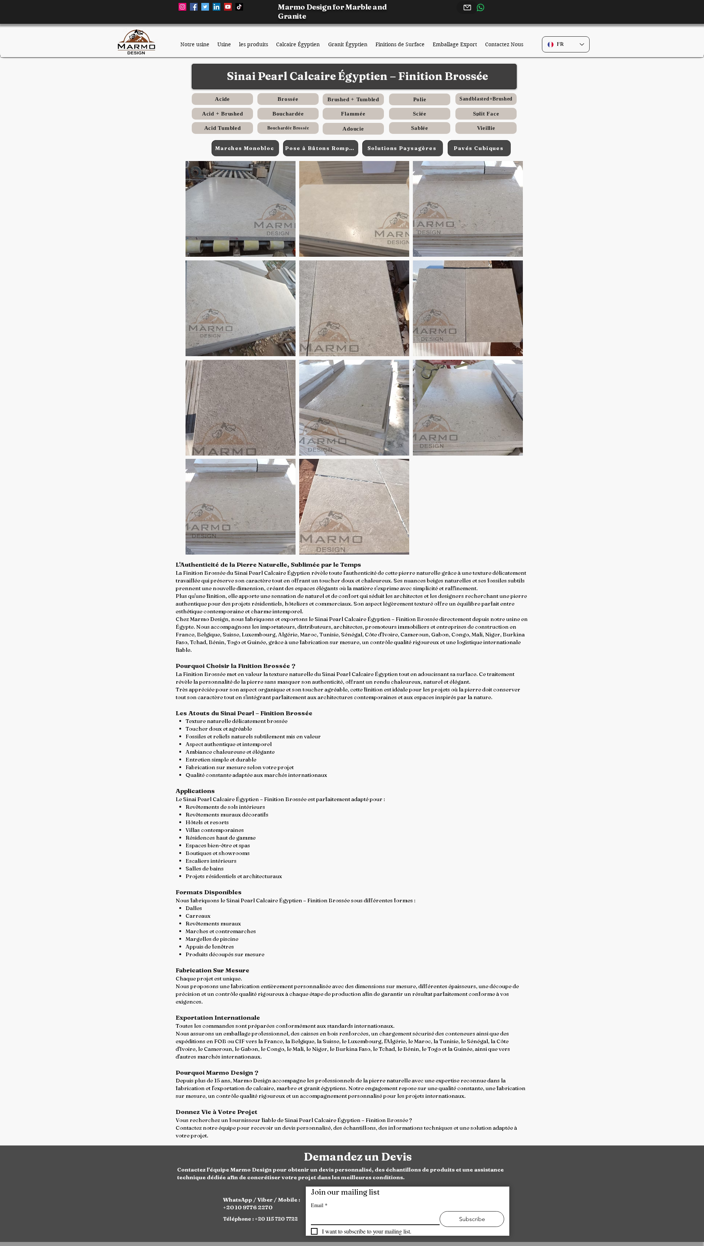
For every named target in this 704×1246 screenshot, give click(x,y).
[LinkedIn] (216, 7)
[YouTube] (228, 7)
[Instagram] (182, 7)
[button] (241, 209)
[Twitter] (205, 7)
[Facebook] (194, 7)
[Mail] (467, 7)
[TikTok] (239, 7)
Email (319, 1205)
